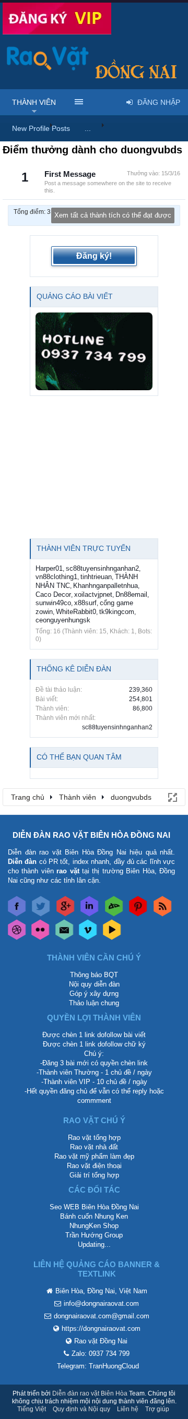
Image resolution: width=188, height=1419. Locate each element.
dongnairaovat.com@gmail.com (101, 1316)
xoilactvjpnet (93, 594)
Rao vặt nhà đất (94, 1147)
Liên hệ (127, 1409)
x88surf (85, 603)
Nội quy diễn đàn (94, 984)
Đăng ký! (94, 255)
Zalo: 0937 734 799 (101, 1353)
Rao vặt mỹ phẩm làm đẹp (94, 1156)
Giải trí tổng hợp (94, 1175)
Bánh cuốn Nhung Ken (94, 1216)
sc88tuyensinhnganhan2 (102, 568)
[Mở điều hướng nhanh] (172, 796)
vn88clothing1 (56, 577)
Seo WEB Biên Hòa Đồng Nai (94, 1207)
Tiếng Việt (31, 1409)
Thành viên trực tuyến (84, 548)
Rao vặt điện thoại (94, 1166)
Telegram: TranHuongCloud (98, 1366)
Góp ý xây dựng (94, 993)
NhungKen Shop (94, 1226)
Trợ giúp (157, 1409)
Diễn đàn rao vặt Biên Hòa (89, 1393)
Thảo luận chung (94, 1003)
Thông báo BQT (94, 975)
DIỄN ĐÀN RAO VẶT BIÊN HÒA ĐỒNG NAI (91, 835)
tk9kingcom (116, 612)
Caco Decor (53, 594)
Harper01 (49, 568)
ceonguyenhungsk (63, 620)
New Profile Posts (41, 128)
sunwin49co (53, 603)
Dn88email (131, 594)
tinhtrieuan (96, 577)
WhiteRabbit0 (76, 612)
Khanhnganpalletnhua (105, 586)
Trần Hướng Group (94, 1235)
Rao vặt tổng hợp (94, 1137)
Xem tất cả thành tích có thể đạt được (112, 215)
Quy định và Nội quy (81, 1409)
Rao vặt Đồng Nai (100, 1341)
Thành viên (34, 102)
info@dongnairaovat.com (101, 1303)
